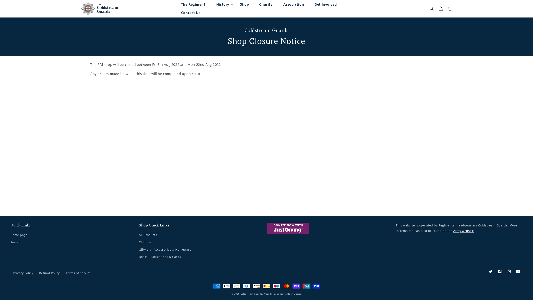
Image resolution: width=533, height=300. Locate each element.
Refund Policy (49, 273)
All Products (148, 235)
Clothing (145, 242)
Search (15, 242)
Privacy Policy (23, 273)
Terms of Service (78, 273)
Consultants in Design (289, 293)
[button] (193, 4)
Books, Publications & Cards (160, 257)
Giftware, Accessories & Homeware (165, 249)
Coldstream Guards (251, 293)
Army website (463, 231)
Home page (18, 235)
